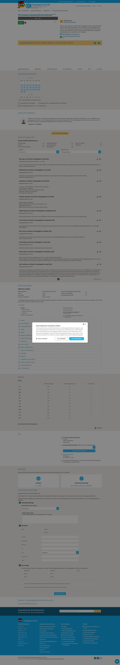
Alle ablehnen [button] (61, 338)
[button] (41, 338)
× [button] (85, 324)
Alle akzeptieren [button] (76, 338)
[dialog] (60, 332)
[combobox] (83, 324)
